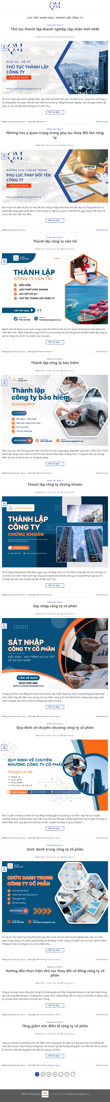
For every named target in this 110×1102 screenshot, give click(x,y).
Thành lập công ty (55, 25)
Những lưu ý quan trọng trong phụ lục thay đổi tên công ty (55, 135)
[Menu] (3, 6)
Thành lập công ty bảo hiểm (55, 362)
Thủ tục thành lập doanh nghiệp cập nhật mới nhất (55, 29)
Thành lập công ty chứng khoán (55, 484)
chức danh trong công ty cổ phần (55, 849)
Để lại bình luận (102, 121)
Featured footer (45, 351)
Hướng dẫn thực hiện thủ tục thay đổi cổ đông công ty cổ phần (55, 973)
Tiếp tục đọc (55, 112)
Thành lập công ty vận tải (55, 241)
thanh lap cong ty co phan (49, 716)
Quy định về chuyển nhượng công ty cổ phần (55, 727)
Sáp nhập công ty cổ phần (55, 606)
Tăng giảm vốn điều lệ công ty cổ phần (55, 1026)
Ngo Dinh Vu (69, 37)
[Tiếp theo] (73, 1074)
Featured (43, 121)
